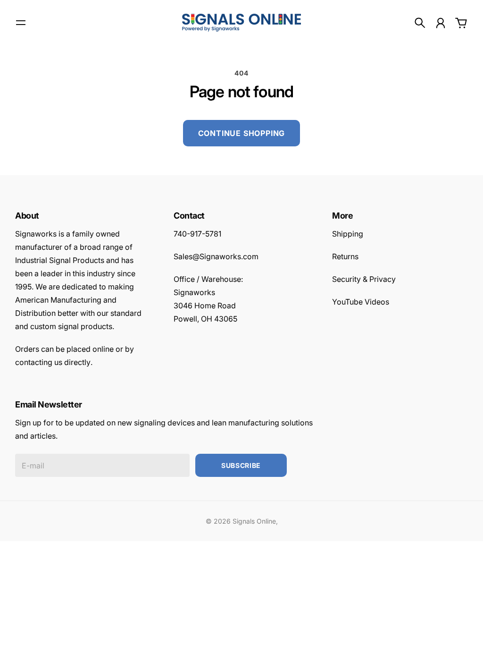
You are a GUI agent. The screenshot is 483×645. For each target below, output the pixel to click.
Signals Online (254, 521)
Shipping (347, 233)
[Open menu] (20, 22)
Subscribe (241, 465)
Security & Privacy (364, 279)
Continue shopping (241, 133)
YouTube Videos (360, 301)
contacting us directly (53, 362)
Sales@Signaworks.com (216, 256)
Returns (345, 256)
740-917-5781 (197, 233)
